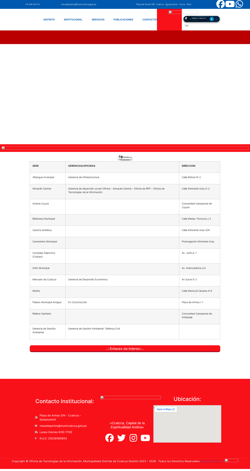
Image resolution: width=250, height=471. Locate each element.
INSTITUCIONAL (73, 19)
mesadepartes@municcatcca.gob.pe (78, 4)
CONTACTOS (150, 19)
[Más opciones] (216, 19)
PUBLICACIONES (123, 19)
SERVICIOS (98, 19)
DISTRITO (49, 19)
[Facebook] (109, 438)
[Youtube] (145, 438)
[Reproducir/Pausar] (212, 19)
